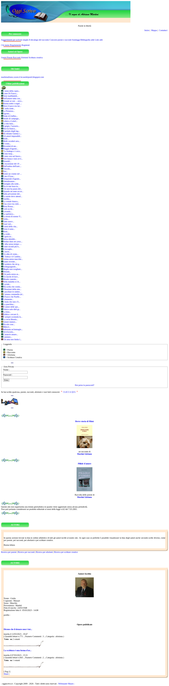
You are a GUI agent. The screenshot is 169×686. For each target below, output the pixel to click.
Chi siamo (5, 45)
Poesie (9, 57)
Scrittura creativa (36, 57)
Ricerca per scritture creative (66, 552)
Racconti (16, 57)
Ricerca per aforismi (44, 552)
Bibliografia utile (87, 40)
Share (6, 674)
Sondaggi (76, 40)
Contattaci (163, 30)
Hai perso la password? (84, 385)
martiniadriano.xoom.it (10, 77)
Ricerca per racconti (26, 552)
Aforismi (24, 57)
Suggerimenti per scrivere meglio (15, 40)
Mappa (154, 30)
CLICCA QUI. (69, 392)
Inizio (146, 30)
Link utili (99, 40)
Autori (3, 57)
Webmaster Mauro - (66, 684)
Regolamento (15, 45)
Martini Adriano (84, 454)
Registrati (26, 45)
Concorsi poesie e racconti (60, 40)
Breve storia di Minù (84, 421)
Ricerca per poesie (8, 552)
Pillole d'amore (84, 463)
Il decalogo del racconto (39, 40)
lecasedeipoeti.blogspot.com (32, 77)
